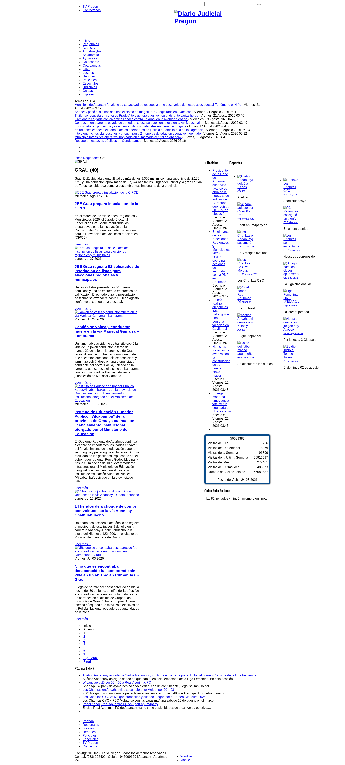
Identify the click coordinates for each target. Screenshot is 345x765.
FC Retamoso (290, 222)
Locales (88, 728)
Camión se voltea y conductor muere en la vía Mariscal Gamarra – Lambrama (107, 331)
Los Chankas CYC (247, 274)
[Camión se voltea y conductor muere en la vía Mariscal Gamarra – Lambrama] (107, 315)
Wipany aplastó (245, 218)
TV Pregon (90, 6)
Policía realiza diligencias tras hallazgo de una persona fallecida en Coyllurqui (220, 314)
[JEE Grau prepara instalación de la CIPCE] (106, 192)
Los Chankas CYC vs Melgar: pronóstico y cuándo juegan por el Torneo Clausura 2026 (144, 697)
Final (87, 661)
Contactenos (92, 10)
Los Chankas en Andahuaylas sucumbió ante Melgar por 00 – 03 (128, 689)
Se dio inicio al (291, 361)
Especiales (90, 739)
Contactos (90, 746)
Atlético (241, 191)
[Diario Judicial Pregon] (204, 21)
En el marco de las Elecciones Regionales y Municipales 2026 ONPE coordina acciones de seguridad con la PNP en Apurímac (221, 257)
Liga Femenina (291, 305)
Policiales (90, 735)
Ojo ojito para (290, 277)
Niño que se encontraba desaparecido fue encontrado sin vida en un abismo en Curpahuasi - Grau (107, 573)
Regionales (91, 158)
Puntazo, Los (290, 194)
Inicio (78, 158)
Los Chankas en (246, 246)
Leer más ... (83, 244)
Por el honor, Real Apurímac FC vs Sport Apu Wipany (120, 704)
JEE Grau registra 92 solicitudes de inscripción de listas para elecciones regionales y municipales (107, 273)
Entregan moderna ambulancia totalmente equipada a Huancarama (221, 402)
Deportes (89, 732)
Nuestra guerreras (293, 333)
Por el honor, (244, 302)
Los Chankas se (292, 250)
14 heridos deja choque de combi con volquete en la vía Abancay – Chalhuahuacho (105, 510)
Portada (88, 721)
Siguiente (90, 658)
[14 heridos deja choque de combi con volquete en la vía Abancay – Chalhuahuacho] (107, 495)
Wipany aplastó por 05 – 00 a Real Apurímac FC (117, 682)
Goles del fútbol (245, 357)
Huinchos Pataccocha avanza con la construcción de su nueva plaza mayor (221, 361)
